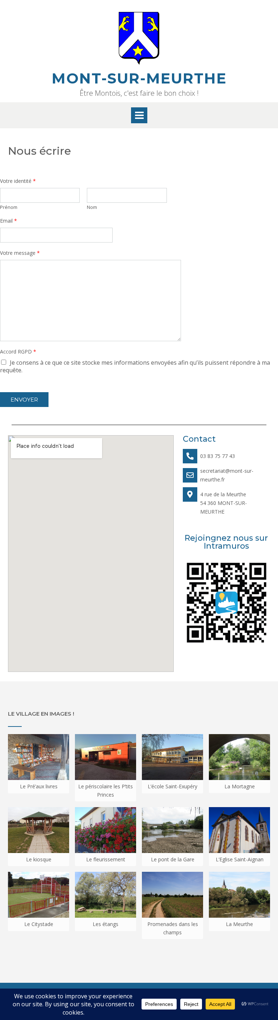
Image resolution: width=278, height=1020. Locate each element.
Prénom (8, 207)
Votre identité (18, 181)
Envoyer (24, 399)
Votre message (20, 253)
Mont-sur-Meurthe (139, 78)
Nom (92, 207)
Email (8, 221)
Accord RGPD (18, 351)
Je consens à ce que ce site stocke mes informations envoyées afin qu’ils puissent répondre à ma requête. (135, 366)
